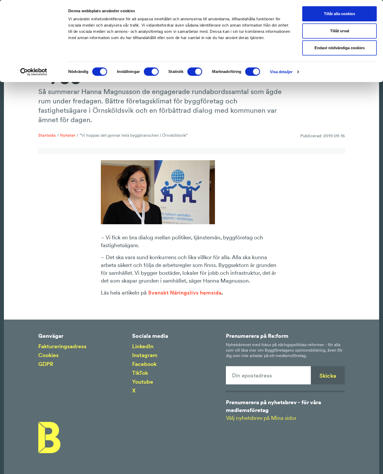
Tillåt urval (339, 31)
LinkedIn (142, 346)
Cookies (48, 355)
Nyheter (68, 135)
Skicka (327, 375)
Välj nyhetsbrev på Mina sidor (261, 417)
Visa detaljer (281, 72)
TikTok (140, 372)
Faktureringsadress (62, 346)
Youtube (142, 381)
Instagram (144, 355)
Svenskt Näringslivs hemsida (184, 292)
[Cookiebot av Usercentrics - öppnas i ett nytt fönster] (34, 72)
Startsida (47, 135)
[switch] (151, 71)
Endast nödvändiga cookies (339, 48)
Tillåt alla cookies (339, 13)
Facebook (144, 363)
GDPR (45, 363)
